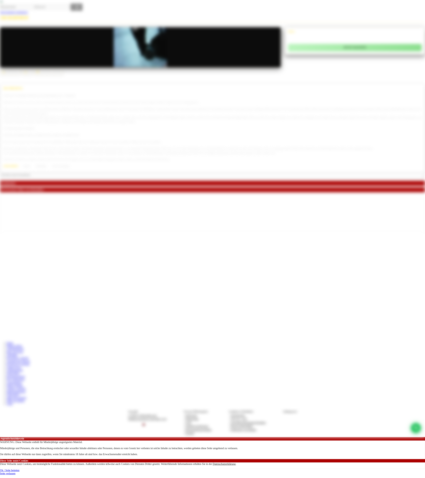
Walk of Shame (15, 385)
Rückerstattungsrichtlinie (199, 429)
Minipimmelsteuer (16, 391)
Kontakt (190, 433)
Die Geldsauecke (16, 379)
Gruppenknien (14, 382)
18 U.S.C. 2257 (239, 419)
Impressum (191, 415)
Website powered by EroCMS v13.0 (147, 419)
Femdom (26, 166)
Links (10, 403)
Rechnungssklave (16, 376)
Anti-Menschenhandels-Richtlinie (248, 422)
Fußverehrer (13, 394)
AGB (188, 422)
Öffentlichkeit (41, 166)
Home (10, 342)
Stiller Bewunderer (16, 397)
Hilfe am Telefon (15, 400)
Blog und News (15, 352)
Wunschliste (13, 373)
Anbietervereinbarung (196, 426)
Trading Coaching (16, 388)
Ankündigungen (15, 348)
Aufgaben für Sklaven (18, 361)
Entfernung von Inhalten (243, 429)
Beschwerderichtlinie (242, 426)
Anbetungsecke (15, 370)
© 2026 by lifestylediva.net (142, 415)
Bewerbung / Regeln (17, 358)
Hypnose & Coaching (18, 364)
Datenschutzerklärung (224, 464)
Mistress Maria (14, 345)
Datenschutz (192, 419)
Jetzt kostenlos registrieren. (14, 12)
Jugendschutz (238, 415)
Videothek (12, 355)
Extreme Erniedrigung (60, 166)
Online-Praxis (14, 367)
